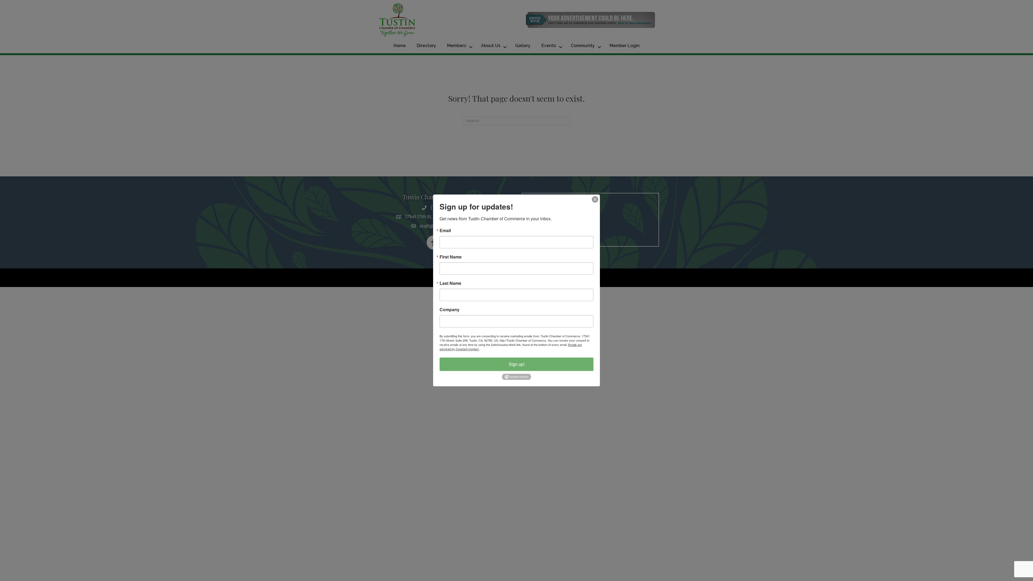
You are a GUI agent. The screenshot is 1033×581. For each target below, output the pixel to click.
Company (449, 309)
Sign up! (517, 364)
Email (445, 230)
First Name (451, 257)
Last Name (450, 283)
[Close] (595, 199)
